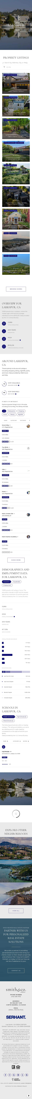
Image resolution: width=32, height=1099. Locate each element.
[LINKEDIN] (14, 1075)
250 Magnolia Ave (7, 493)
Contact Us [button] (16, 970)
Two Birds (5, 447)
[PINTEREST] (18, 1075)
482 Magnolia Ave (7, 449)
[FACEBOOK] (5, 1075)
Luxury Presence (25, 1083)
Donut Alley (5, 425)
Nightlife (21, 414)
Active (5, 414)
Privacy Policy (22, 1086)
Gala (3, 469)
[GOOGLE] (26, 1075)
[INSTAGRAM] (9, 1075)
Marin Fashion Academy (9, 536)
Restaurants (12, 411)
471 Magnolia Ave (7, 427)
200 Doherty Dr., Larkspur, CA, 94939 (11, 753)
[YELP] (22, 1075)
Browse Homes (16, 289)
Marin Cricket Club (7, 513)
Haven (4, 491)
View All (16, 911)
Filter (8, 67)
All (4, 411)
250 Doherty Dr (6, 515)
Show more (16, 560)
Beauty (13, 414)
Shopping (21, 411)
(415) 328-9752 (16, 996)
